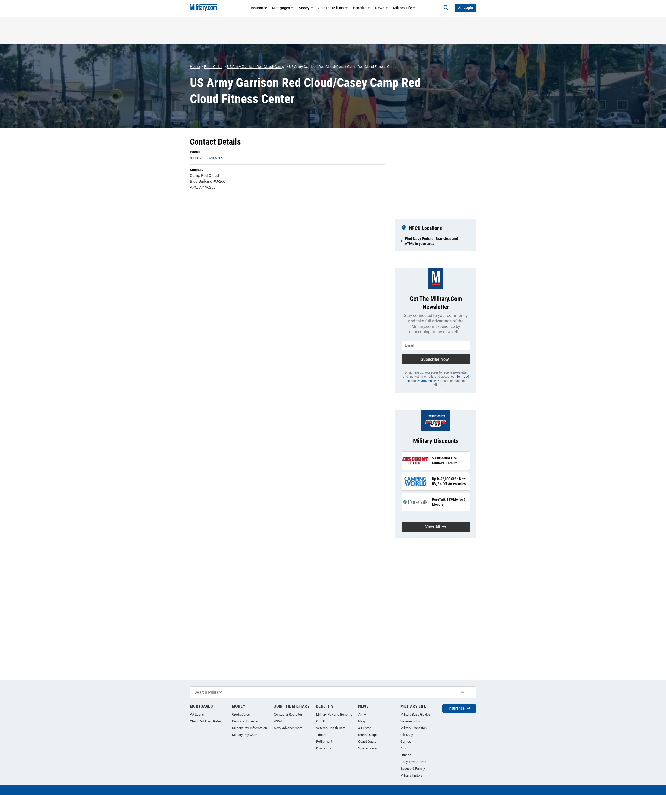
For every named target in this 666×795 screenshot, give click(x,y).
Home (195, 67)
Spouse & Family (412, 769)
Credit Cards (241, 714)
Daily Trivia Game (413, 762)
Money (304, 8)
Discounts (323, 748)
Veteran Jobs (410, 721)
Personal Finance (245, 721)
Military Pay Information (249, 728)
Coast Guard (367, 741)
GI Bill (320, 721)
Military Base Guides (415, 714)
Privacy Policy (426, 381)
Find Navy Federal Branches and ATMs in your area (431, 241)
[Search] (446, 8)
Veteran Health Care (330, 728)
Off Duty (406, 735)
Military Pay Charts (245, 735)
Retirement (324, 741)
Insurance (259, 8)
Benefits (359, 8)
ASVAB (279, 721)
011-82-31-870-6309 (206, 158)
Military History (411, 775)
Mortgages (281, 8)
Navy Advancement (288, 728)
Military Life (402, 8)
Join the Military (331, 8)
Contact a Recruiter (288, 714)
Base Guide (213, 67)
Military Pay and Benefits (334, 714)
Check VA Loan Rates (206, 721)
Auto (403, 748)
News (379, 8)
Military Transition (413, 728)
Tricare (321, 735)
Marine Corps (368, 735)
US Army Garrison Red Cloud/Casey (255, 67)
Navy (362, 721)
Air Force (364, 728)
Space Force (367, 748)
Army (362, 714)
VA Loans (197, 714)
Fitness (405, 755)
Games (405, 741)
